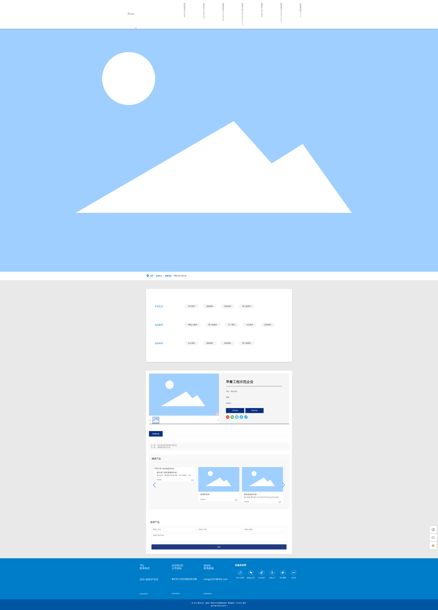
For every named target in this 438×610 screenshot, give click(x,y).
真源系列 (209, 306)
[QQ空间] (241, 417)
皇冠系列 (227, 306)
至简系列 (267, 325)
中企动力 (239, 603)
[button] (154, 485)
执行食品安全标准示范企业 (167, 445)
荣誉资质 (168, 276)
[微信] (232, 417)
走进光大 (159, 276)
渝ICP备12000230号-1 (219, 606)
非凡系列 (191, 306)
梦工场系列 (246, 306)
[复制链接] (246, 417)
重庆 (244, 603)
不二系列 (231, 325)
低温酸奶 (159, 325)
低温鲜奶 (159, 343)
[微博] (227, 417)
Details (159, 480)
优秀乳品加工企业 (164, 447)
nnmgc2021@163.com (215, 579)
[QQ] (237, 417)
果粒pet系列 (192, 325)
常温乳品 (159, 306)
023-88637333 (149, 579)
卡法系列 (249, 325)
